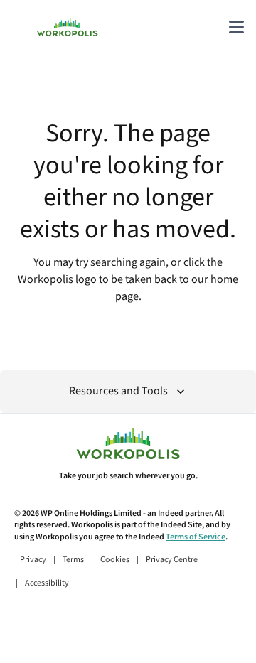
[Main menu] (236, 27)
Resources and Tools (118, 391)
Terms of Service (195, 537)
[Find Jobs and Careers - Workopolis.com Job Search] (67, 27)
